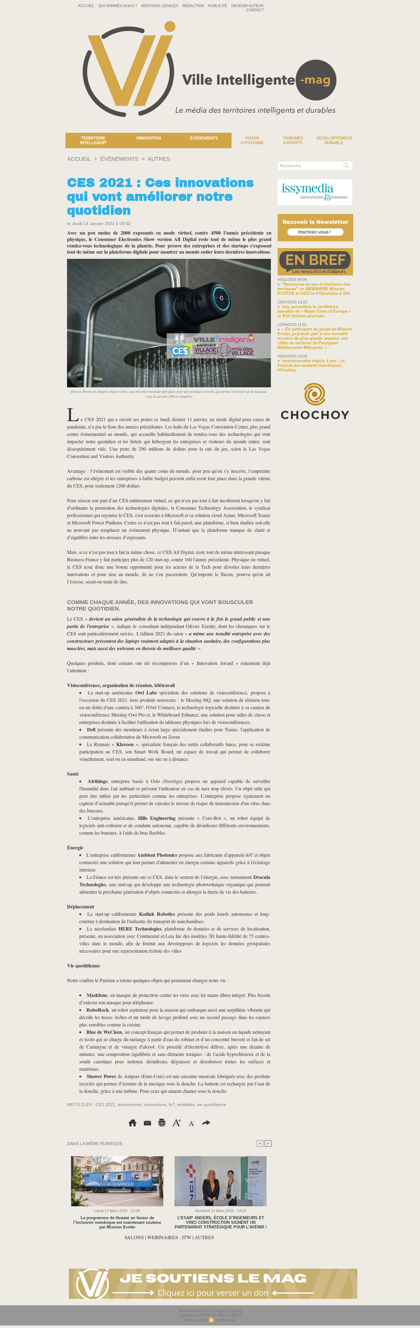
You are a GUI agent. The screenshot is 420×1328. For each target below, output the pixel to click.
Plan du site (194, 1320)
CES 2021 (105, 1104)
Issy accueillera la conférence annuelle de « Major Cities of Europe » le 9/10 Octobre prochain (314, 311)
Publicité (218, 6)
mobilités (185, 1104)
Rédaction (193, 6)
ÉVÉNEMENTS (119, 159)
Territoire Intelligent (93, 140)
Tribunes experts (293, 140)
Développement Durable (334, 140)
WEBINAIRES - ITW (169, 1237)
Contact (255, 10)
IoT (172, 1104)
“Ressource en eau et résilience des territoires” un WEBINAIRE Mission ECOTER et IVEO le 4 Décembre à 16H (314, 289)
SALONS (134, 1237)
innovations (155, 1104)
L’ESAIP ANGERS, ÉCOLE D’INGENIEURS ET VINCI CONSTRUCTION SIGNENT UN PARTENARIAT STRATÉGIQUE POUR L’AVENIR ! (221, 1222)
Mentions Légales (160, 6)
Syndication (225, 1320)
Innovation (149, 138)
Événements (204, 138)
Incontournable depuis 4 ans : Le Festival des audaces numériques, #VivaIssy (311, 365)
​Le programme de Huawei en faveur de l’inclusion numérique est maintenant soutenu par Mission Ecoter (117, 1222)
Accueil (86, 6)
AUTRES (159, 159)
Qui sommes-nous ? (118, 6)
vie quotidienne (211, 1104)
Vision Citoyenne (252, 140)
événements (130, 1104)
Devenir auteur (247, 6)
